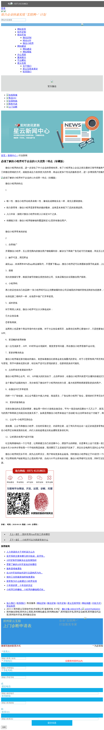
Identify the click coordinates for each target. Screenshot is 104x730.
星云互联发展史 (30, 69)
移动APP (27, 40)
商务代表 (13, 104)
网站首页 (21, 29)
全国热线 (13, 101)
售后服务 (31, 603)
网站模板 (27, 52)
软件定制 (21, 32)
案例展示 (21, 57)
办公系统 (21, 54)
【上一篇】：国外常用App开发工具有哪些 (29, 534)
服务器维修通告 (14, 568)
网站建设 (21, 46)
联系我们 (27, 71)
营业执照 (10, 606)
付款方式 (96, 603)
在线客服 (13, 95)
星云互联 (21, 63)
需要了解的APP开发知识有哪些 (21, 564)
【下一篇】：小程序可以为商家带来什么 (28, 540)
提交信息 (52, 723)
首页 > (4, 155)
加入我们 (10, 603)
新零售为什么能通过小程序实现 (21, 581)
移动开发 (21, 35)
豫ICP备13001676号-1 (72, 609)
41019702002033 (92, 609)
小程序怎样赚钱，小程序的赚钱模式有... (25, 589)
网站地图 (86, 603)
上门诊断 (13, 107)
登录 (3, 8)
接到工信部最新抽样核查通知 (20, 577)
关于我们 (27, 66)
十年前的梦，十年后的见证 (19, 585)
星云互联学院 (73, 603)
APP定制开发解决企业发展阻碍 (21, 560)
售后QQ (12, 98)
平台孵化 (21, 60)
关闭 (4, 727)
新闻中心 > (13, 155)
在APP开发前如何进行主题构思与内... (24, 573)
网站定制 (41, 603)
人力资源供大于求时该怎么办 (20, 552)
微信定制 (27, 37)
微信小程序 (28, 43)
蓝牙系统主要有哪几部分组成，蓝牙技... (25, 556)
